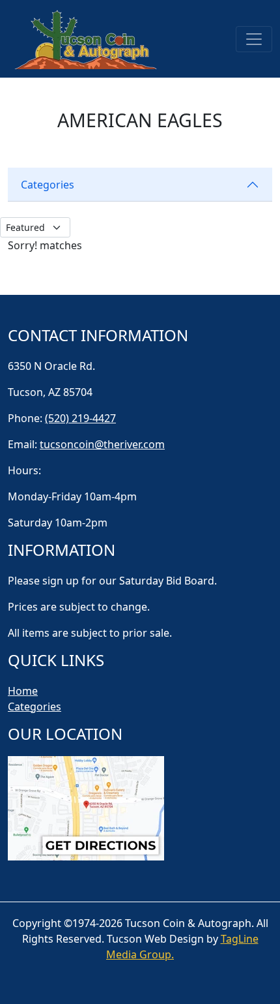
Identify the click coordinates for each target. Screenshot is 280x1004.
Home (23, 691)
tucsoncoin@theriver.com (102, 444)
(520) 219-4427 (80, 418)
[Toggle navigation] (254, 39)
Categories (47, 184)
